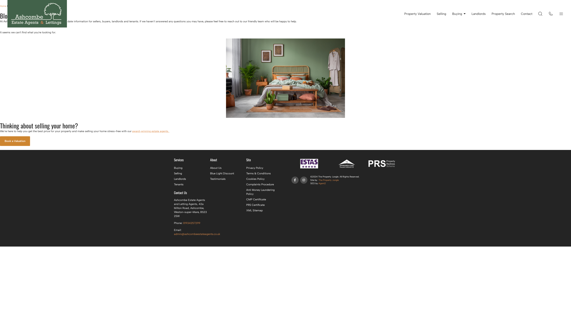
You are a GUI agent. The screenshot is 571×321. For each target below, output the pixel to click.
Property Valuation (417, 14)
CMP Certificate (256, 199)
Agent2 (322, 183)
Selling (441, 14)
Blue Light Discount (222, 173)
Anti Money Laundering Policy (260, 192)
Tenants (178, 184)
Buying (457, 14)
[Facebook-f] (295, 180)
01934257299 (191, 223)
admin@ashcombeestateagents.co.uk (197, 234)
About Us (216, 168)
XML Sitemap (254, 210)
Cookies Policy (255, 179)
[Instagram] (303, 180)
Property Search (503, 14)
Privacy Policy (254, 168)
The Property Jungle (329, 180)
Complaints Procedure (260, 184)
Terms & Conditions (258, 173)
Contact (526, 14)
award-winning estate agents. (151, 131)
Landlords (479, 14)
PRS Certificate (255, 205)
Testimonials (218, 179)
